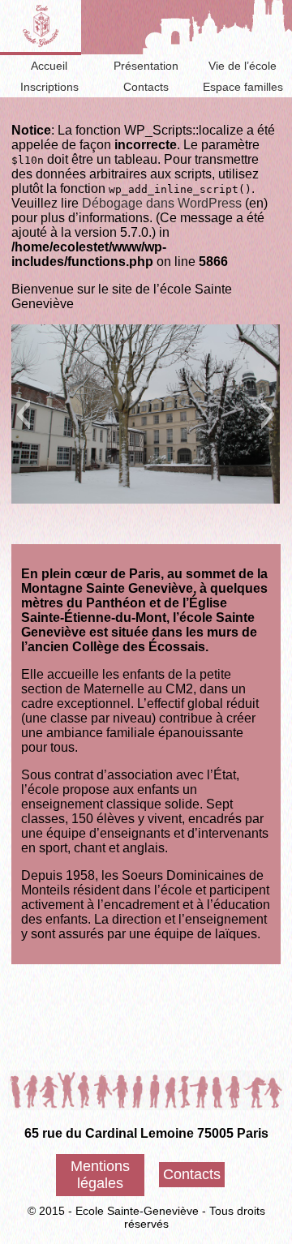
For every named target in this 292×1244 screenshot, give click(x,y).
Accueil (49, 65)
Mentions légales (100, 1174)
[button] (23, 414)
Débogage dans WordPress (162, 203)
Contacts (146, 86)
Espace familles (243, 86)
